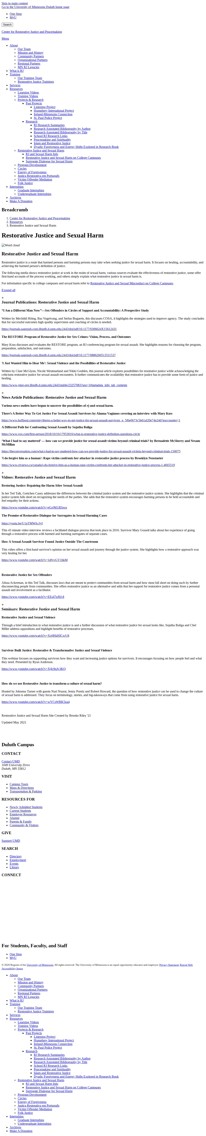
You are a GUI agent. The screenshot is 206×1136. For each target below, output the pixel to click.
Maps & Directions (22, 787)
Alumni (14, 818)
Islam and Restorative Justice (52, 1073)
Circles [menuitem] (22, 168)
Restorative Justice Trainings (36, 1011)
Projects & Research (30, 1029)
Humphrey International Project (54, 1040)
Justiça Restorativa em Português (38, 1105)
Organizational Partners (32, 989)
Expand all (8, 290)
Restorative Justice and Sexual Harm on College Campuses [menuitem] (63, 157)
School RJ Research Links (50, 1065)
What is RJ (17, 1000)
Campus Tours (19, 784)
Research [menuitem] (31, 121)
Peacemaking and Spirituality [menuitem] (52, 139)
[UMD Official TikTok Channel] (32, 933)
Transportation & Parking (26, 791)
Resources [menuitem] (16, 89)
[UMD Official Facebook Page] (32, 890)
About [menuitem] (14, 45)
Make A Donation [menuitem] (21, 201)
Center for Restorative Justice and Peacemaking (32, 31)
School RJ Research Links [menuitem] (50, 136)
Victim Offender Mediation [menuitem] (35, 179)
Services (15, 1015)
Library (14, 867)
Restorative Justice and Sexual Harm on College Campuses (63, 1087)
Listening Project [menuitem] (44, 107)
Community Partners (31, 986)
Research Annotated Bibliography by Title (60, 1062)
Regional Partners (29, 993)
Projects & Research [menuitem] (30, 99)
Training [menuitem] (15, 74)
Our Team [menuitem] (24, 49)
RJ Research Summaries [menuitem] (49, 125)
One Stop (16, 13)
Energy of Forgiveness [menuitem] (32, 172)
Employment (18, 860)
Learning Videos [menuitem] (28, 92)
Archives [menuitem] (15, 197)
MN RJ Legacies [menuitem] (28, 67)
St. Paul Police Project (48, 1047)
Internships (17, 1116)
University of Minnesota (40, 964)
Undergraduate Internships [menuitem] (34, 194)
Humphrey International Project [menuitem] (54, 110)
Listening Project (44, 1036)
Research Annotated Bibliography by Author (62, 1058)
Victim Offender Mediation (35, 1109)
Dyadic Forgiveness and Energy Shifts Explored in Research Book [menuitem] (76, 147)
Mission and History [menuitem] (30, 52)
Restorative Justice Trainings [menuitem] (36, 81)
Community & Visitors (24, 825)
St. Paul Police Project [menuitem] (48, 118)
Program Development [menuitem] (32, 165)
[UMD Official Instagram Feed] (32, 901)
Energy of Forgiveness (32, 1102)
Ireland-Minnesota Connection (53, 1044)
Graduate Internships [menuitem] (31, 190)
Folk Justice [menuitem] (25, 183)
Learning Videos (28, 1022)
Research (31, 1051)
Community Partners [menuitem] (31, 56)
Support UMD (11, 840)
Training (15, 1004)
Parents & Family (21, 821)
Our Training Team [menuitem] (30, 78)
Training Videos (28, 1026)
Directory (16, 856)
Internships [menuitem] (17, 186)
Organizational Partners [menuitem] (32, 60)
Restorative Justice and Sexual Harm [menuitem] (41, 150)
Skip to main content (15, 3)
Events (14, 863)
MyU (13, 17)
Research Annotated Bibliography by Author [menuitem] (62, 128)
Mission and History (30, 982)
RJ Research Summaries (49, 1055)
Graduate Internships (31, 1120)
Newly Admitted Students (26, 807)
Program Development (32, 1094)
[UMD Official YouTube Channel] (32, 911)
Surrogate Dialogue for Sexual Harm (49, 1091)
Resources (16, 222)
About (14, 975)
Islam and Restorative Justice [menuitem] (52, 143)
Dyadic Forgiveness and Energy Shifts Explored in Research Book (76, 1076)
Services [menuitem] (15, 85)
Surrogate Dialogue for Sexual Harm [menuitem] (49, 161)
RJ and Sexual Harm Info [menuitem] (42, 154)
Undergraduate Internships (34, 1123)
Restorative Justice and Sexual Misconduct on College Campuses (131, 283)
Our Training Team (30, 1007)
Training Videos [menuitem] (28, 96)
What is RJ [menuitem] (17, 70)
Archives (15, 1127)
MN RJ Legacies (28, 997)
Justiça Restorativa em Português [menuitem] (38, 175)
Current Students (20, 810)
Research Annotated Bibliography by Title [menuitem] (60, 132)
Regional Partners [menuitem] (29, 63)
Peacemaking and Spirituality (52, 1069)
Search (7, 24)
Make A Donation (21, 1131)
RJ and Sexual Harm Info (42, 1083)
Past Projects (34, 1033)
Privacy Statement (169, 964)
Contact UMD (11, 761)
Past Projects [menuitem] (34, 103)
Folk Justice (25, 1112)
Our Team (24, 978)
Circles (22, 1098)
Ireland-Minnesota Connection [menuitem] (53, 114)
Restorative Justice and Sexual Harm (41, 1080)
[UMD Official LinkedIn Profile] (32, 922)
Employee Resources (23, 814)
